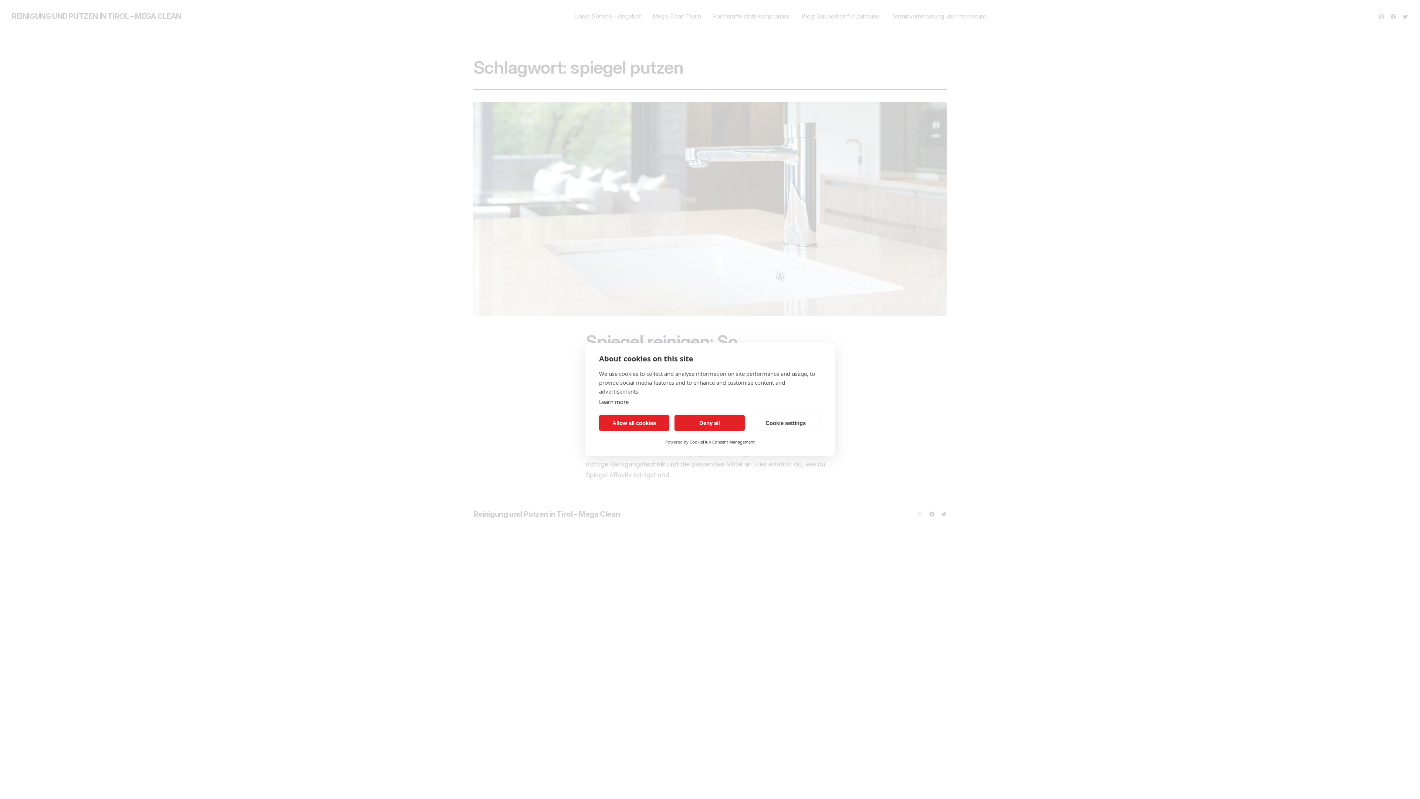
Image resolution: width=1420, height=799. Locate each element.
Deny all (709, 423)
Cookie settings (785, 423)
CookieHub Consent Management (722, 442)
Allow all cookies (634, 423)
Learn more (614, 401)
